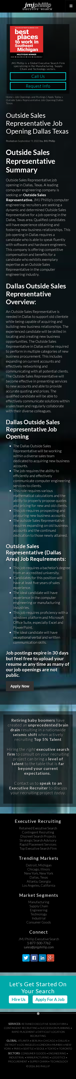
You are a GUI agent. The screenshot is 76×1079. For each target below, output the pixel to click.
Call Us (38, 76)
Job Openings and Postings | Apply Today (38, 96)
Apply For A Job (50, 999)
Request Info (38, 86)
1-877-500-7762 (39, 943)
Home (9, 96)
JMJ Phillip (38, 6)
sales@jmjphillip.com (39, 947)
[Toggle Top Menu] (70, 6)
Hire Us (18, 999)
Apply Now (19, 686)
